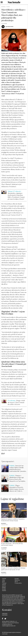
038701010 (4, 613)
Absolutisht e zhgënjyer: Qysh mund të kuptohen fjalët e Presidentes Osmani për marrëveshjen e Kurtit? (16, 195)
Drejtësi (4, 590)
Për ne (16, 581)
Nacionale (3, 6)
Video (3, 580)
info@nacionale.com (7, 624)
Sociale (4, 589)
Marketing (17, 580)
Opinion (4, 586)
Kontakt (17, 578)
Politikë (8, 6)
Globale (4, 587)
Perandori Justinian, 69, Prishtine (10, 622)
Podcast (4, 583)
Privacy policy (18, 583)
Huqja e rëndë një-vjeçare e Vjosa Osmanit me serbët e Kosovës (16, 402)
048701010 (4, 615)
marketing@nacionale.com (8, 625)
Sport (3, 581)
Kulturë (4, 584)
